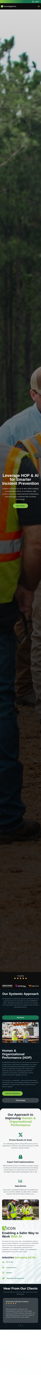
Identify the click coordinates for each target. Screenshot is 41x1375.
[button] (38, 6)
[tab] (20, 1017)
